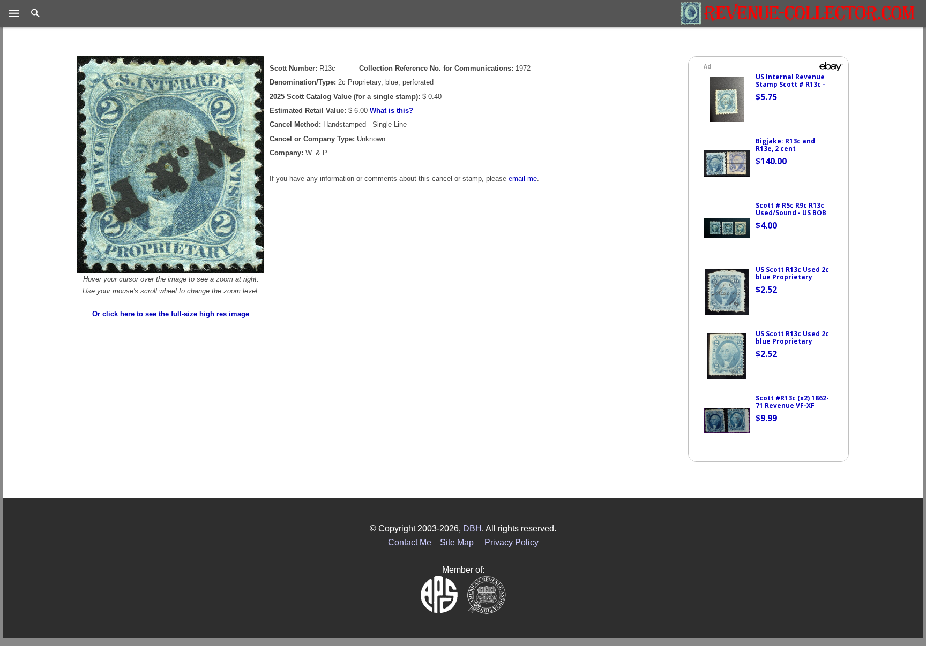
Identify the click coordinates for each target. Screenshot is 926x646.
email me (523, 178)
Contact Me (409, 542)
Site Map (457, 542)
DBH (472, 528)
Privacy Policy (511, 542)
